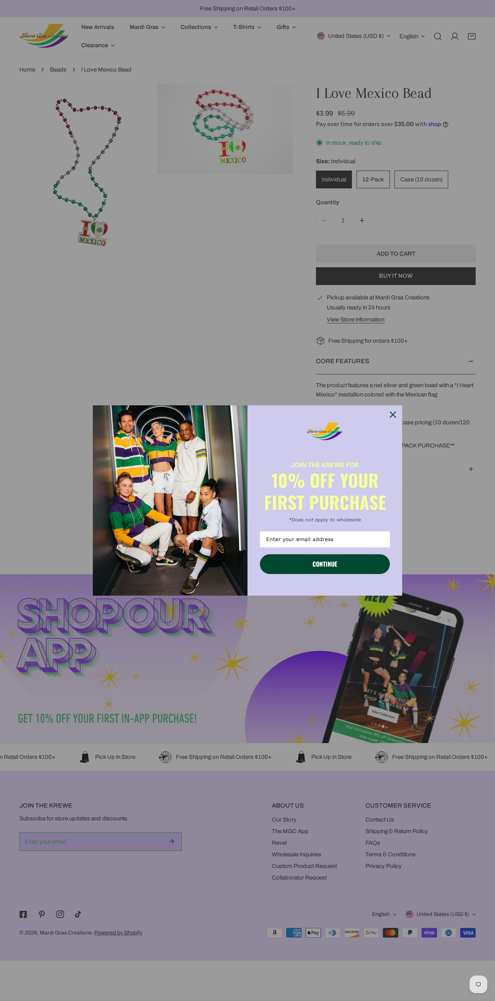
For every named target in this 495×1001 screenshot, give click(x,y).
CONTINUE (324, 564)
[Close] (393, 414)
